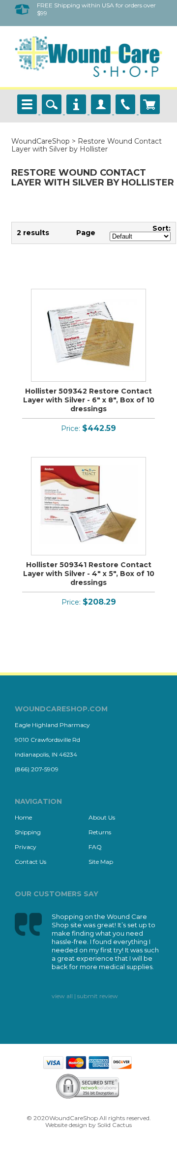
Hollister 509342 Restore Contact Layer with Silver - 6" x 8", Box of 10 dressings (88, 400)
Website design (66, 1124)
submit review (97, 996)
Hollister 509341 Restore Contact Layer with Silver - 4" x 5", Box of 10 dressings (88, 573)
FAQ (95, 847)
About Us (101, 817)
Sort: (161, 228)
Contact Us (30, 861)
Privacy (25, 847)
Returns (99, 832)
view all (62, 996)
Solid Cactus (114, 1124)
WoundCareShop (40, 141)
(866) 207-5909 (37, 769)
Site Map (100, 861)
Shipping (28, 832)
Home (23, 817)
